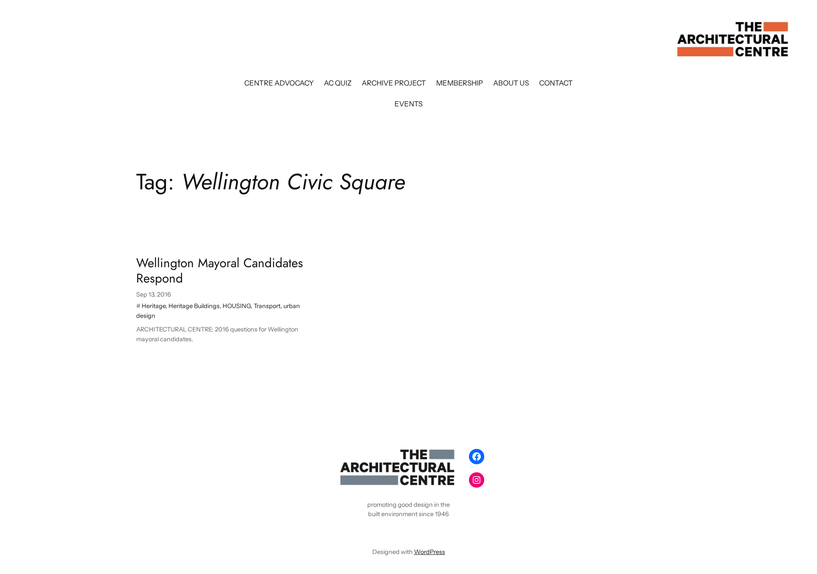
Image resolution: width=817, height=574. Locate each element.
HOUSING (237, 306)
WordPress (429, 552)
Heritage (154, 306)
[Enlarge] (449, 456)
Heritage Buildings (194, 306)
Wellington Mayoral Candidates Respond (219, 270)
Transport (267, 306)
